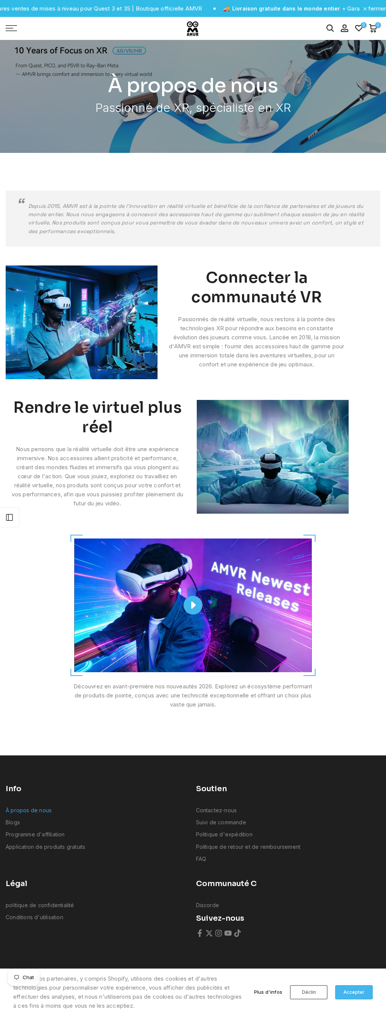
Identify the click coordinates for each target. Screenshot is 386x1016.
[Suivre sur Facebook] (200, 933)
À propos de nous (29, 810)
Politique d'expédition (224, 834)
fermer (376, 8)
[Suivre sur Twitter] (209, 933)
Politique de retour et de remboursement (248, 847)
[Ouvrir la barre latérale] (9, 517)
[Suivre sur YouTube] (228, 933)
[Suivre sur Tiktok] (237, 933)
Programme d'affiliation (35, 834)
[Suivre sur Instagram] (218, 933)
